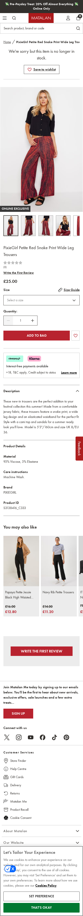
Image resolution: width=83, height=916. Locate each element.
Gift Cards (17, 777)
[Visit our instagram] (18, 737)
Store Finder (18, 761)
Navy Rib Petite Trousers (58, 592)
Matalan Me (18, 801)
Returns (15, 793)
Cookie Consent (20, 818)
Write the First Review (18, 273)
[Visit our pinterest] (66, 737)
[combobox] (41, 300)
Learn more (69, 373)
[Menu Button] (4, 18)
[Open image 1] (10, 225)
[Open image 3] (45, 225)
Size (6, 290)
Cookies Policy (46, 885)
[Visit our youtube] (30, 737)
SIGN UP (18, 713)
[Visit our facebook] (42, 737)
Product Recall (19, 810)
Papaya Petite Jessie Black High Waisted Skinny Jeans (18, 595)
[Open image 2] (28, 225)
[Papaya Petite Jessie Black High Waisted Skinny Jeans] (21, 561)
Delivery (15, 785)
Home (7, 42)
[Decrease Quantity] (8, 320)
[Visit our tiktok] (54, 737)
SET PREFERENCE (41, 896)
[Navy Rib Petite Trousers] (59, 561)
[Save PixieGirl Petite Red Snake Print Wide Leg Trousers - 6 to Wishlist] (29, 69)
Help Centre (18, 769)
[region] (41, 881)
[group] (10, 609)
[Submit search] (14, 18)
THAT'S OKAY (41, 907)
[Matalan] (41, 18)
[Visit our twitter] (6, 737)
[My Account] (68, 18)
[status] (20, 320)
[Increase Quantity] (32, 320)
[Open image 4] (63, 225)
